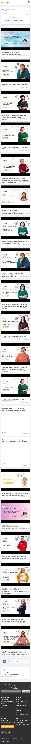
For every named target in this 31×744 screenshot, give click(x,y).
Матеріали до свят (21, 722)
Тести (17, 703)
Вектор (3, 709)
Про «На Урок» (4, 720)
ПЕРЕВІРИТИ (26, 691)
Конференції (4, 705)
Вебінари (6, 672)
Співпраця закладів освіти (8, 722)
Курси (2, 707)
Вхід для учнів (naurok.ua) (22, 720)
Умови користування (15, 739)
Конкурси (18, 709)
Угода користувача (5, 739)
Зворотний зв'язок (7, 726)
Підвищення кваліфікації (7, 701)
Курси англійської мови (22, 714)
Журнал (18, 699)
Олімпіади (18, 710)
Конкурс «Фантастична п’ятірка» (22, 725)
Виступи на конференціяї (11, 674)
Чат (17, 712)
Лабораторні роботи (9, 676)
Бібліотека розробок (21, 701)
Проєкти (18, 707)
